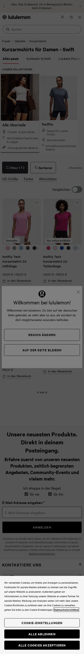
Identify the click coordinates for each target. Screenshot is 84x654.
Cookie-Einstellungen (42, 622)
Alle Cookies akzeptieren (42, 645)
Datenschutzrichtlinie (66, 609)
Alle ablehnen (42, 634)
